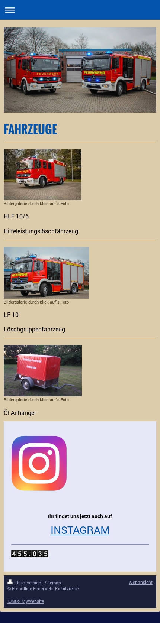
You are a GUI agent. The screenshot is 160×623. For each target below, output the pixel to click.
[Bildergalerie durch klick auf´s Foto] (42, 174)
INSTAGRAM (80, 530)
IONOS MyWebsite (25, 601)
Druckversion (28, 582)
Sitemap (53, 582)
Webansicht (141, 582)
